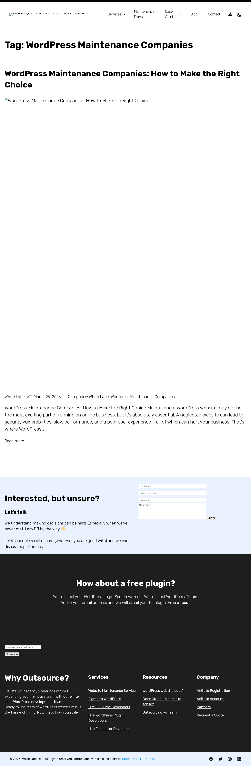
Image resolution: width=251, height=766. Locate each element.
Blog (193, 14)
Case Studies (171, 14)
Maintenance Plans (144, 14)
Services (114, 14)
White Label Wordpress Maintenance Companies (132, 396)
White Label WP (18, 396)
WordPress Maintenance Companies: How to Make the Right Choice (122, 79)
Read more (14, 441)
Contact (214, 14)
